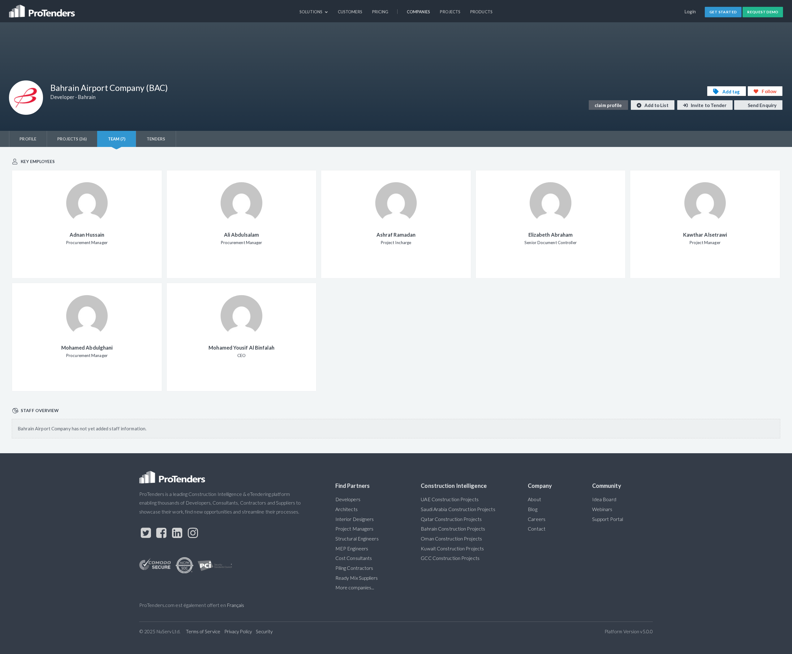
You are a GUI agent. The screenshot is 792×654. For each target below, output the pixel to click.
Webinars (602, 509)
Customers (350, 11)
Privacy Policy (238, 631)
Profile (27, 138)
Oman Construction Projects (451, 538)
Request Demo (762, 12)
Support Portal (607, 519)
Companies (418, 11)
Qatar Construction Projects (451, 519)
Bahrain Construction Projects (453, 528)
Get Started (723, 12)
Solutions (311, 11)
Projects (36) (72, 138)
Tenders (156, 138)
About (534, 499)
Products (481, 11)
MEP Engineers (351, 548)
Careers (536, 519)
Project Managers (354, 528)
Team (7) (117, 138)
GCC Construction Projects (450, 558)
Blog (532, 509)
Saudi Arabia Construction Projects (458, 509)
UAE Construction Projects (449, 499)
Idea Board (604, 499)
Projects (450, 11)
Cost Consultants (353, 558)
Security (264, 631)
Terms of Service (203, 631)
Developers (347, 499)
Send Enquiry (762, 105)
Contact (536, 528)
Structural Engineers (357, 538)
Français (235, 605)
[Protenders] (42, 8)
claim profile (608, 105)
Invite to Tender (708, 105)
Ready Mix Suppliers (356, 578)
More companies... (354, 587)
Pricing (380, 11)
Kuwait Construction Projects (452, 548)
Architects (346, 509)
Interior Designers (354, 519)
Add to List (656, 105)
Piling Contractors (354, 568)
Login (690, 11)
